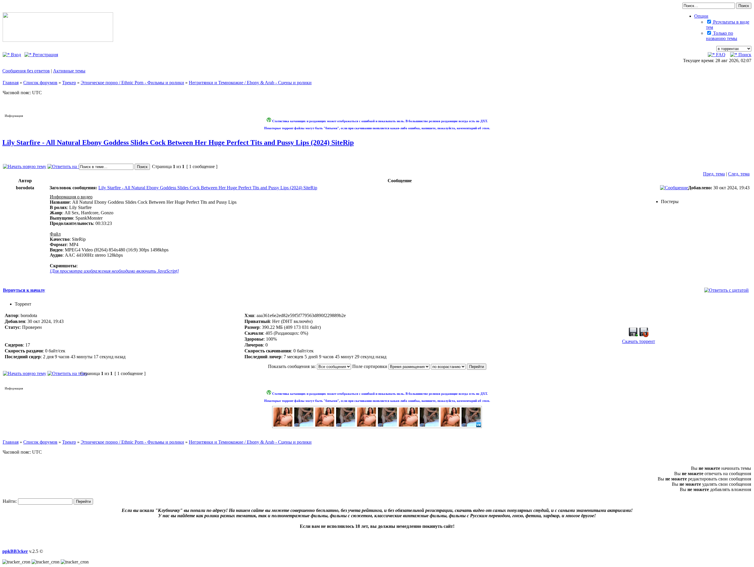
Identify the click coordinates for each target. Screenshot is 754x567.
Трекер (69, 82)
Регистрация (45, 54)
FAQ (720, 54)
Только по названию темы (721, 36)
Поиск (744, 54)
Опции (701, 16)
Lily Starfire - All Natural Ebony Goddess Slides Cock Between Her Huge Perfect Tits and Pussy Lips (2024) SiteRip (178, 142)
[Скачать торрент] (633, 335)
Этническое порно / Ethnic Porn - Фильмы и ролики (132, 82)
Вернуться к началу (24, 290)
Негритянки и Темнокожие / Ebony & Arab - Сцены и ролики (250, 82)
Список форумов (40, 82)
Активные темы (69, 70)
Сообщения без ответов (26, 70)
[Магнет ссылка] (644, 335)
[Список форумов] (58, 40)
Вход (15, 54)
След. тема (739, 173)
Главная (11, 82)
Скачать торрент (638, 341)
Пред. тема (714, 173)
